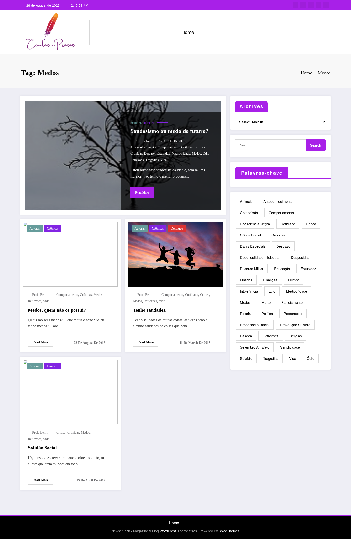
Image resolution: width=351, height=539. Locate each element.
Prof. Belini (143, 141)
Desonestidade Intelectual (260, 257)
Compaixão (249, 212)
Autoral (136, 123)
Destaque (177, 228)
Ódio (206, 153)
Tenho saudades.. (150, 310)
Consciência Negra (255, 223)
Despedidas (300, 257)
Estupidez (163, 153)
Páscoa (246, 335)
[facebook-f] (295, 5)
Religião (295, 335)
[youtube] (326, 5)
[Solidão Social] (70, 391)
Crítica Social (250, 234)
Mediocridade (181, 153)
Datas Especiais (253, 246)
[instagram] (318, 5)
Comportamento (168, 147)
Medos (196, 153)
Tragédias (152, 160)
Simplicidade (290, 347)
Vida (163, 160)
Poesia (245, 313)
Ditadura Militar (251, 268)
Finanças (270, 279)
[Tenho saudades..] (175, 253)
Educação (282, 268)
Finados (246, 279)
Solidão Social (42, 447)
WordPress (168, 531)
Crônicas (149, 123)
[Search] (294, 32)
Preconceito (293, 313)
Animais (246, 201)
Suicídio (246, 358)
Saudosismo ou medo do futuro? (169, 131)
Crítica (200, 147)
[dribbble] (311, 5)
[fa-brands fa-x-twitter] (303, 5)
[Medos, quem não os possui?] (70, 253)
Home (187, 32)
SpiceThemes (229, 531)
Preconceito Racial (254, 324)
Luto (272, 290)
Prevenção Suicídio (295, 324)
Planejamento (292, 302)
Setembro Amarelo (254, 347)
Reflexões (137, 160)
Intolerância (249, 290)
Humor (293, 279)
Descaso (149, 153)
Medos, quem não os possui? (57, 310)
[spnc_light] (303, 32)
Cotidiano (187, 147)
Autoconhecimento (143, 147)
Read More (142, 192)
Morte (266, 302)
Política (267, 313)
